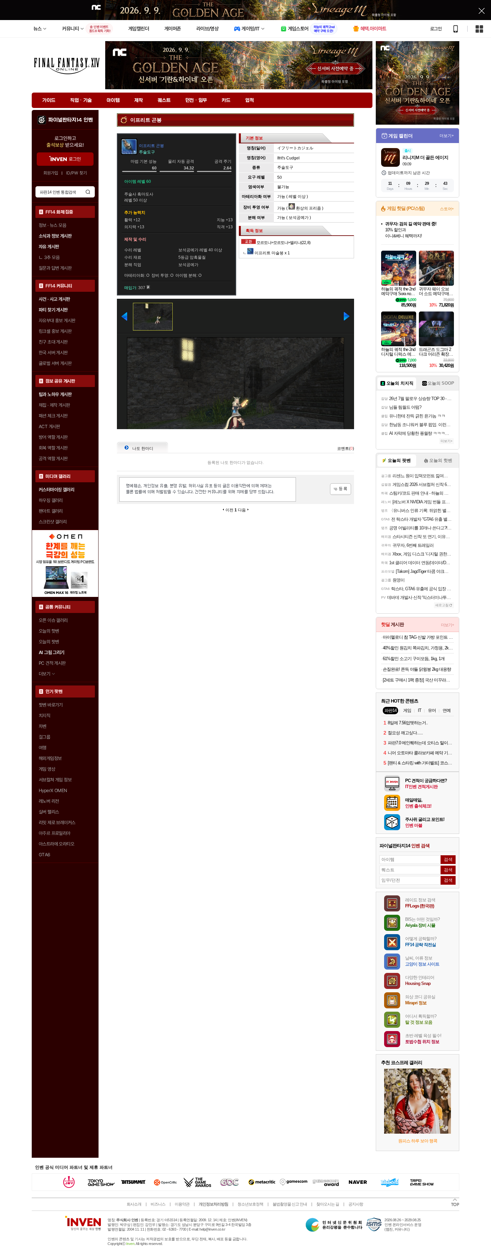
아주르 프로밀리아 (54, 833)
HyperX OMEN (53, 790)
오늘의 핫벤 (49, 631)
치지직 (44, 715)
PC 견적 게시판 (52, 663)
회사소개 (134, 1204)
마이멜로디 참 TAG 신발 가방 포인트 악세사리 (418, 637)
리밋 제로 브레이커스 (57, 822)
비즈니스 (158, 1204)
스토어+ (447, 209)
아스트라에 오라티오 (56, 844)
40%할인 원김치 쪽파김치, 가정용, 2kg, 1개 (418, 647)
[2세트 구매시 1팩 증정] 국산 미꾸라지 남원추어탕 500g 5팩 (418, 679)
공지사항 (355, 1204)
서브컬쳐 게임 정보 (55, 779)
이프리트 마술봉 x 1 (272, 253)
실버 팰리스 (49, 811)
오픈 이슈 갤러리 (53, 620)
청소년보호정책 (250, 1204)
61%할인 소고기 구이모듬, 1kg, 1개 (414, 658)
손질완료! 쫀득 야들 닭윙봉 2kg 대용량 (417, 669)
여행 (42, 747)
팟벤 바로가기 (51, 705)
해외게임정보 (50, 758)
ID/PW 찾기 (76, 172)
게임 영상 (47, 769)
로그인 (436, 28)
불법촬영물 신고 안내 (290, 1204)
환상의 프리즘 (308, 208)
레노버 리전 (49, 801)
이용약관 (182, 1204)
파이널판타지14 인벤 (70, 120)
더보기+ (447, 136)
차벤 (42, 726)
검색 (88, 191)
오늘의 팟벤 (49, 641)
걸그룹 (44, 737)
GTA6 (44, 854)
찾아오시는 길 (327, 1204)
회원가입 (50, 172)
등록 (340, 489)
